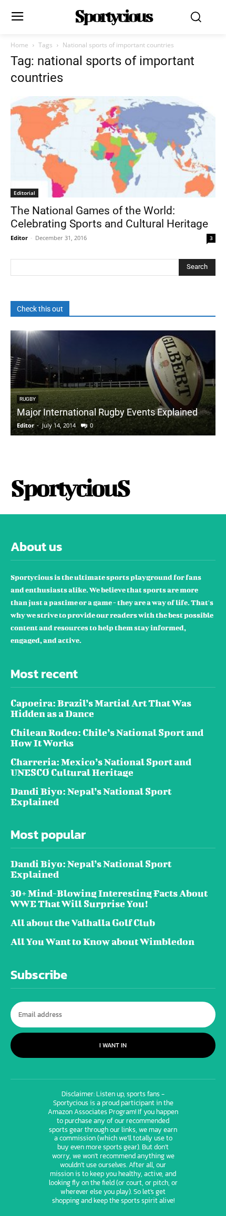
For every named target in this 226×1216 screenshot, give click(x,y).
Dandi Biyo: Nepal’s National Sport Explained (91, 796)
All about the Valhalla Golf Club (83, 922)
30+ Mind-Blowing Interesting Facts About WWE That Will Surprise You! (109, 898)
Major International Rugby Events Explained (107, 412)
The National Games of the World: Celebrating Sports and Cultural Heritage (109, 217)
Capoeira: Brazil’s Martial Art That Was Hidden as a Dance (101, 708)
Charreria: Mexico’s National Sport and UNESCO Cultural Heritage (101, 767)
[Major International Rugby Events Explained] (113, 382)
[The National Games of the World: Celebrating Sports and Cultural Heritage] (113, 147)
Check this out (40, 309)
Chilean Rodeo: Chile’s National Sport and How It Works (107, 738)
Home (19, 44)
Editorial (24, 192)
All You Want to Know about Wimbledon (102, 941)
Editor (19, 238)
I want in (113, 1045)
